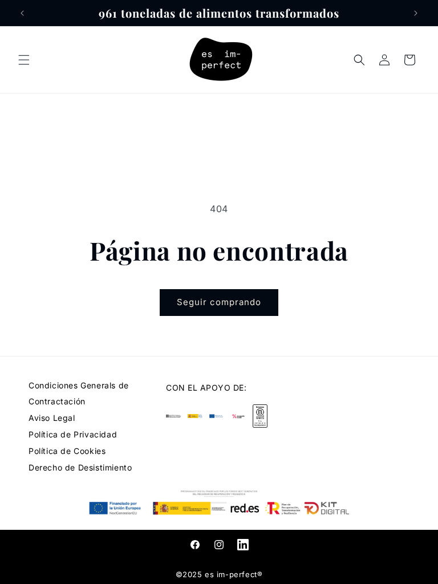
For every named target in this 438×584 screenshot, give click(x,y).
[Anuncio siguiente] (415, 13)
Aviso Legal (52, 418)
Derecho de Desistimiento (80, 467)
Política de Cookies (67, 451)
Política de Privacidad (73, 434)
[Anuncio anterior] (22, 13)
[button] (23, 59)
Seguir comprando (219, 302)
